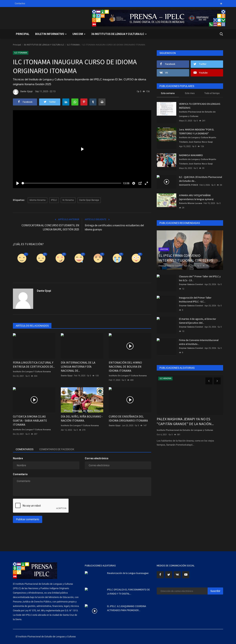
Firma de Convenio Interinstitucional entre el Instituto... (198, 342)
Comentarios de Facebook (56, 449)
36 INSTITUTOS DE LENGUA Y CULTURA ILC (44, 45)
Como (22, 268)
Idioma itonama (38, 200)
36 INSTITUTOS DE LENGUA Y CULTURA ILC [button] (118, 34)
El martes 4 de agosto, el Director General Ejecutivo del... (197, 320)
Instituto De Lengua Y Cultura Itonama (80, 425)
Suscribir (215, 591)
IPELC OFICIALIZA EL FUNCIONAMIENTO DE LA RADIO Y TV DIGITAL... (128, 591)
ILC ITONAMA (73, 45)
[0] (221, 3)
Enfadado (98, 268)
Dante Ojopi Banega (89, 200)
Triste (117, 268)
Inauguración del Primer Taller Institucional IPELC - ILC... (195, 299)
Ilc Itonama (68, 200)
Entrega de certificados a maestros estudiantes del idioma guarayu (114, 227)
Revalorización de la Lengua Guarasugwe (127, 573)
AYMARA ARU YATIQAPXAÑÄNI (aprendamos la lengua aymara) (196, 197)
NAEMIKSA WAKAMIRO (191, 155)
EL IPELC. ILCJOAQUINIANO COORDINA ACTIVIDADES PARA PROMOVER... (126, 608)
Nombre (18, 458)
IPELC (54, 200)
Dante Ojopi (26, 91)
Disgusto (41, 268)
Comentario (20, 474)
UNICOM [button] (78, 34)
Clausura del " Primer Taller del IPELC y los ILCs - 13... (200, 278)
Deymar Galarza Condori (171, 266)
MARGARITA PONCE (188, 185)
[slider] (71, 183)
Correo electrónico (96, 458)
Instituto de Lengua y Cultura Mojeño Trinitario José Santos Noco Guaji (197, 139)
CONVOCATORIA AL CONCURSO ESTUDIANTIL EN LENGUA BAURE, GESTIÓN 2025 (50, 227)
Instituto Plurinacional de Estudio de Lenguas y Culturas (197, 114)
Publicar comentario (27, 519)
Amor (60, 268)
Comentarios (24, 449)
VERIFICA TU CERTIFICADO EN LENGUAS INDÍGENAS (199, 105)
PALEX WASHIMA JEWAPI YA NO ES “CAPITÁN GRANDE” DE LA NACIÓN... (185, 421)
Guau (136, 268)
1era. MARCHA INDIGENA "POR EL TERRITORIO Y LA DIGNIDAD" (196, 131)
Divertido (79, 268)
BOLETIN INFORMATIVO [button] (50, 34)
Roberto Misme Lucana (190, 203)
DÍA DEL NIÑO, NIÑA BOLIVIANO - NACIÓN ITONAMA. (82, 418)
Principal (22, 34)
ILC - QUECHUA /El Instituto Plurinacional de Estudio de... (200, 179)
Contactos (20, 3)
